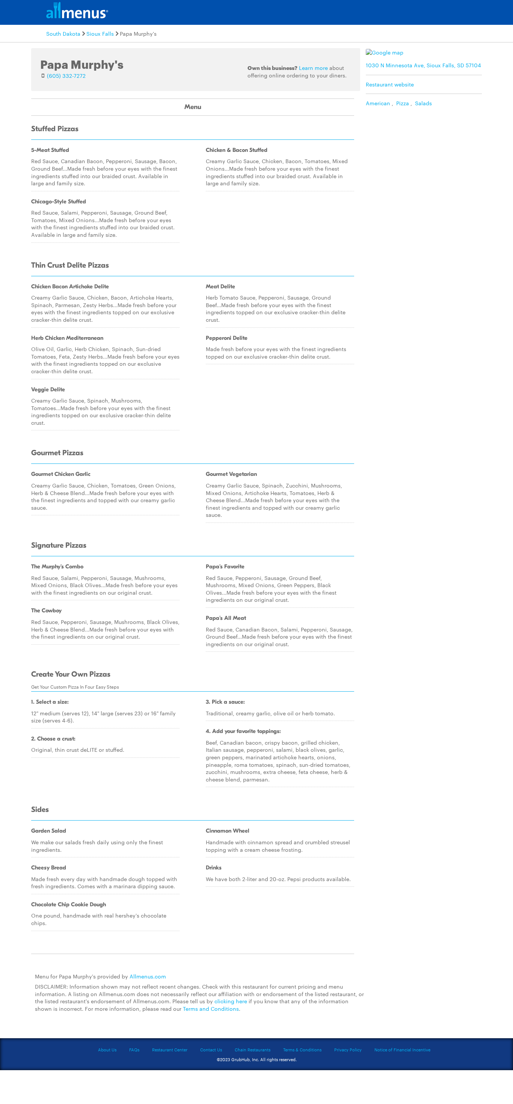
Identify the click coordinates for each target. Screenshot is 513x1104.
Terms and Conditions (211, 1008)
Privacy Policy (348, 1049)
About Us (107, 1049)
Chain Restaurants (252, 1049)
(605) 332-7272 (66, 75)
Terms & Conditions (302, 1049)
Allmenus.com (148, 976)
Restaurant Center (169, 1049)
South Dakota (63, 33)
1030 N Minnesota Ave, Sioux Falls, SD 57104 (423, 65)
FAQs (134, 1049)
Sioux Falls (100, 33)
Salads (423, 103)
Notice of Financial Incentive (402, 1049)
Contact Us (211, 1049)
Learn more (313, 67)
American (378, 103)
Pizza (402, 103)
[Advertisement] (425, 164)
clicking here (230, 1001)
